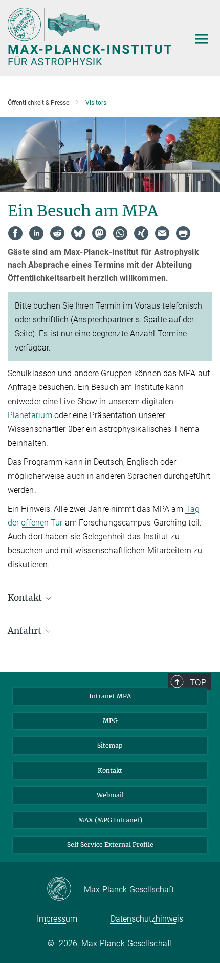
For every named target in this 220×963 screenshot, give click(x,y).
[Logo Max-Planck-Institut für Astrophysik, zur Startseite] (91, 36)
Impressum (57, 919)
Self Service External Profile (110, 844)
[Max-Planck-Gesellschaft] (65, 889)
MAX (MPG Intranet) (110, 820)
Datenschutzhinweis (147, 919)
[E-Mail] (162, 233)
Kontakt (110, 770)
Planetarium (31, 415)
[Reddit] (57, 233)
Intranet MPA (110, 696)
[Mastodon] (99, 233)
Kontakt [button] (26, 598)
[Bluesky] (78, 233)
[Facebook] (15, 233)
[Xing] (141, 233)
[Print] (183, 233)
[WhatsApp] (120, 233)
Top (198, 682)
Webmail (110, 795)
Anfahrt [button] (25, 631)
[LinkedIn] (36, 233)
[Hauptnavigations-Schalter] (201, 39)
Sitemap (110, 745)
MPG (110, 721)
